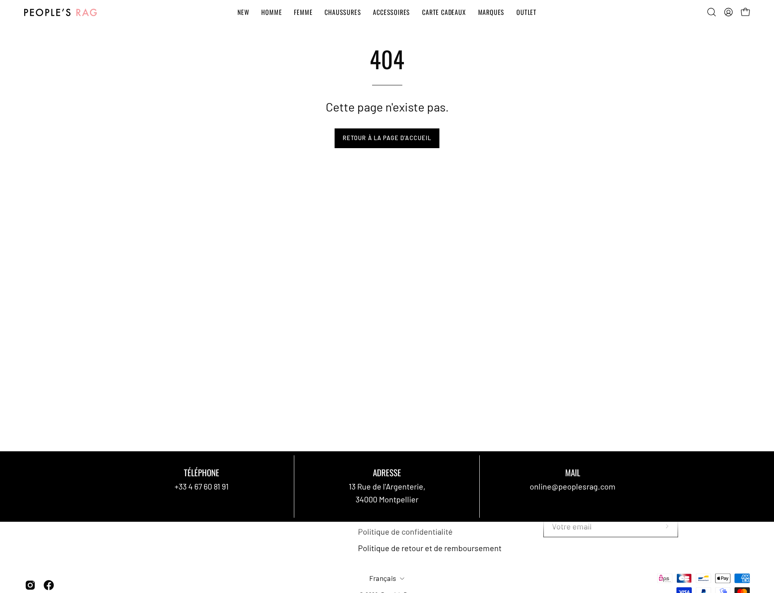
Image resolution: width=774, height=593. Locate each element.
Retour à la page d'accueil (387, 137)
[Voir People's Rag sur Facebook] (49, 585)
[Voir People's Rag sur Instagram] (30, 585)
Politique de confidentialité (405, 531)
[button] (711, 12)
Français (382, 578)
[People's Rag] (60, 12)
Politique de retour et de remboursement (429, 548)
